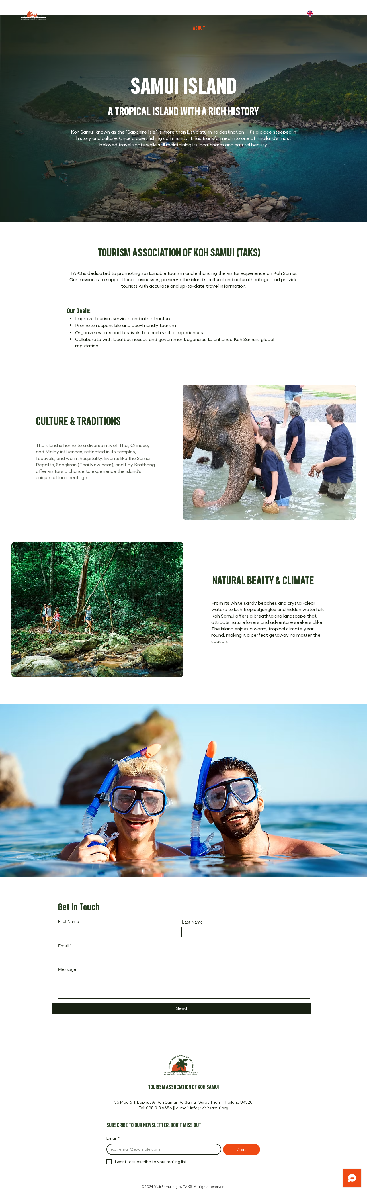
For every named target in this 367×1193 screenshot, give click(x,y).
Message (67, 969)
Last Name (192, 922)
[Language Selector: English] (314, 13)
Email (63, 946)
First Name (68, 921)
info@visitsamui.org (209, 1108)
